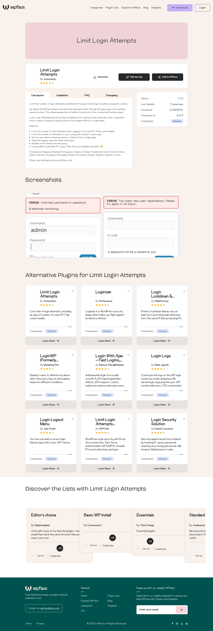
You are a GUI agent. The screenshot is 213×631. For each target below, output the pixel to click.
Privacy (40, 623)
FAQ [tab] (87, 95)
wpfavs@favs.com (50, 608)
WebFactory (162, 301)
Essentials (145, 515)
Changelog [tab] (112, 95)
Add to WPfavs (169, 77)
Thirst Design (147, 525)
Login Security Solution (163, 421)
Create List (181, 8)
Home (84, 595)
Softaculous (105, 301)
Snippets (156, 8)
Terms (28, 623)
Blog (145, 8)
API (83, 610)
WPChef (104, 428)
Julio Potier (50, 428)
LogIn (202, 8)
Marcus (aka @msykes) (111, 364)
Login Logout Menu (51, 421)
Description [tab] (37, 95)
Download (102, 77)
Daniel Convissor (164, 428)
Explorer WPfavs (131, 8)
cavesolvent (94, 525)
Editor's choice (43, 515)
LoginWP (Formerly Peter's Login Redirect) (51, 362)
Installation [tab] (62, 95)
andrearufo (199, 525)
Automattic (50, 79)
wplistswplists (42, 525)
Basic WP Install (97, 515)
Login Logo (161, 356)
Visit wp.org (135, 77)
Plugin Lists (112, 8)
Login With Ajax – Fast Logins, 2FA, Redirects (109, 360)
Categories (96, 8)
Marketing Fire (51, 364)
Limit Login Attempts (50, 294)
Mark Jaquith (162, 364)
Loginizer (104, 292)
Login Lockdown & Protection (161, 296)
